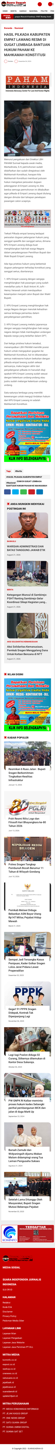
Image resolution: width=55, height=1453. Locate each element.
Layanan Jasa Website (13, 1342)
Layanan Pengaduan (12, 1338)
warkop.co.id (9, 1369)
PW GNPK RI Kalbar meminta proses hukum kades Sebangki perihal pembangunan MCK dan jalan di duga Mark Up (27, 1106)
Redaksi (6, 1302)
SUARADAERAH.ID (35, 1448)
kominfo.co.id (9, 1360)
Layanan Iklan (9, 1333)
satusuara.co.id (10, 1378)
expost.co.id (9, 1364)
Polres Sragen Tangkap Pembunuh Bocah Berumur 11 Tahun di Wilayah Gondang (26, 868)
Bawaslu (11, 541)
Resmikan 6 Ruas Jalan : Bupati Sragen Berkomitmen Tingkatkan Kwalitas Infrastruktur (27, 775)
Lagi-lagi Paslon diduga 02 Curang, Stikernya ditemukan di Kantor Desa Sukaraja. (27, 1058)
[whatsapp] (23, 491)
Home (5, 11)
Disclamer (8, 1311)
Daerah (23, 11)
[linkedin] (39, 491)
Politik (44, 11)
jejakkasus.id (9, 1387)
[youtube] (23, 1272)
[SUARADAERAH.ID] (13, 7)
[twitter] (15, 491)
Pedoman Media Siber (13, 1320)
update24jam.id (10, 1396)
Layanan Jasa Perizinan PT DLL (18, 1347)
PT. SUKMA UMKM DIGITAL (16, 1427)
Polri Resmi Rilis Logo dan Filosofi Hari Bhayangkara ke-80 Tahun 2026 (27, 822)
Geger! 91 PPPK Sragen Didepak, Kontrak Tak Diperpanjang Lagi (22, 1013)
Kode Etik (7, 1307)
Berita (14, 11)
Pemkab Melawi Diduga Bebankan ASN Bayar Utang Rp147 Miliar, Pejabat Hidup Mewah (25, 916)
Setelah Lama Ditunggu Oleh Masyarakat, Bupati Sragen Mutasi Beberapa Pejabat (25, 1203)
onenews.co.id (10, 1373)
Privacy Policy (9, 1316)
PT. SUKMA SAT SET (13, 1431)
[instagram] (19, 1272)
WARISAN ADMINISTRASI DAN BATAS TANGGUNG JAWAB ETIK (26, 548)
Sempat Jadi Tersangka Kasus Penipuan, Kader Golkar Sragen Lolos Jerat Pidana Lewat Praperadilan (27, 965)
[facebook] (7, 491)
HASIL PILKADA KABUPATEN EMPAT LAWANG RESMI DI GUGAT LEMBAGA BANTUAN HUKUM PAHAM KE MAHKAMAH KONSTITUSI (26, 477)
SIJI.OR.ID (7, 1289)
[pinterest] (31, 491)
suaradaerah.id (10, 1391)
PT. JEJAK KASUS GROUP (15, 1413)
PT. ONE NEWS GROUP (14, 1418)
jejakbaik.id (8, 1382)
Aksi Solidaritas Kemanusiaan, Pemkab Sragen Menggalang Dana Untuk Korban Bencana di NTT (27, 650)
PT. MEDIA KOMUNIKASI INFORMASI (21, 1409)
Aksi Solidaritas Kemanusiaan (22, 642)
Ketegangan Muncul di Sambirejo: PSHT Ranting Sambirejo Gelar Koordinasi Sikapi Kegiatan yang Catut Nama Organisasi (27, 598)
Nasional (33, 11)
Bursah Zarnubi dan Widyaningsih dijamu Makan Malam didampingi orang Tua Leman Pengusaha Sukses (26, 1155)
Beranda (8, 28)
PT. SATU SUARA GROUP (15, 1422)
